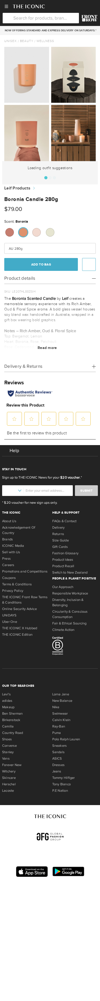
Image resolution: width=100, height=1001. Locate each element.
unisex (10, 41)
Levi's (6, 694)
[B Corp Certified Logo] (75, 647)
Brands (7, 539)
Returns (58, 534)
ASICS (57, 758)
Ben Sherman (12, 713)
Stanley (8, 752)
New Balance (62, 701)
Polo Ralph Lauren (66, 739)
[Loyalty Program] (89, 18)
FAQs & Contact (64, 521)
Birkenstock (11, 720)
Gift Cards (60, 547)
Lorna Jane (60, 694)
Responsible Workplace (70, 593)
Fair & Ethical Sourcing (69, 623)
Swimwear (60, 713)
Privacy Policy (12, 591)
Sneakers (59, 746)
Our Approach (63, 587)
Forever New (11, 765)
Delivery (58, 527)
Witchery (8, 771)
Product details (19, 278)
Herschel (9, 784)
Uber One (9, 622)
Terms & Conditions (17, 584)
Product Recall (63, 566)
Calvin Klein (61, 720)
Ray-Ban (58, 726)
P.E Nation (60, 791)
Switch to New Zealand (70, 572)
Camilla (8, 726)
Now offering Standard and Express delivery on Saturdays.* (50, 30)
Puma (56, 733)
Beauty (26, 41)
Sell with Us (11, 552)
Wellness (45, 41)
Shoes (7, 739)
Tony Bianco (61, 784)
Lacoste (8, 791)
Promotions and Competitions (24, 571)
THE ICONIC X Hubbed (19, 628)
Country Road (12, 733)
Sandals (58, 752)
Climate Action (63, 630)
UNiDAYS (9, 615)
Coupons (9, 578)
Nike (55, 707)
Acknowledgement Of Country (18, 530)
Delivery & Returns (23, 366)
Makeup (8, 707)
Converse (9, 746)
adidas (7, 701)
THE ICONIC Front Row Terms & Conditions (24, 599)
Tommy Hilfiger (63, 778)
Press (6, 558)
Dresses (58, 765)
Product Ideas (62, 560)
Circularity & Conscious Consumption (70, 614)
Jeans (56, 771)
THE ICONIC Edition (17, 634)
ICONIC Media (13, 546)
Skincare (9, 778)
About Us (9, 521)
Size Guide (60, 540)
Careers (8, 565)
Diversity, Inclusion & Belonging (68, 602)
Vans (6, 758)
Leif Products (17, 188)
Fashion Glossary (65, 553)
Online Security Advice (19, 609)
